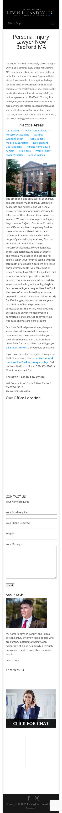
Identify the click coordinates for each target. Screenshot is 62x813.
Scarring (38, 134)
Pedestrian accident (36, 130)
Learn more (12, 660)
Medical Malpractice (17, 142)
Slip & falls (25, 150)
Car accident (13, 130)
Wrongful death (14, 138)
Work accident (43, 150)
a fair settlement (17, 347)
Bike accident (40, 142)
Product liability (14, 155)
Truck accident (36, 138)
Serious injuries (36, 155)
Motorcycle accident (17, 134)
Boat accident (14, 146)
